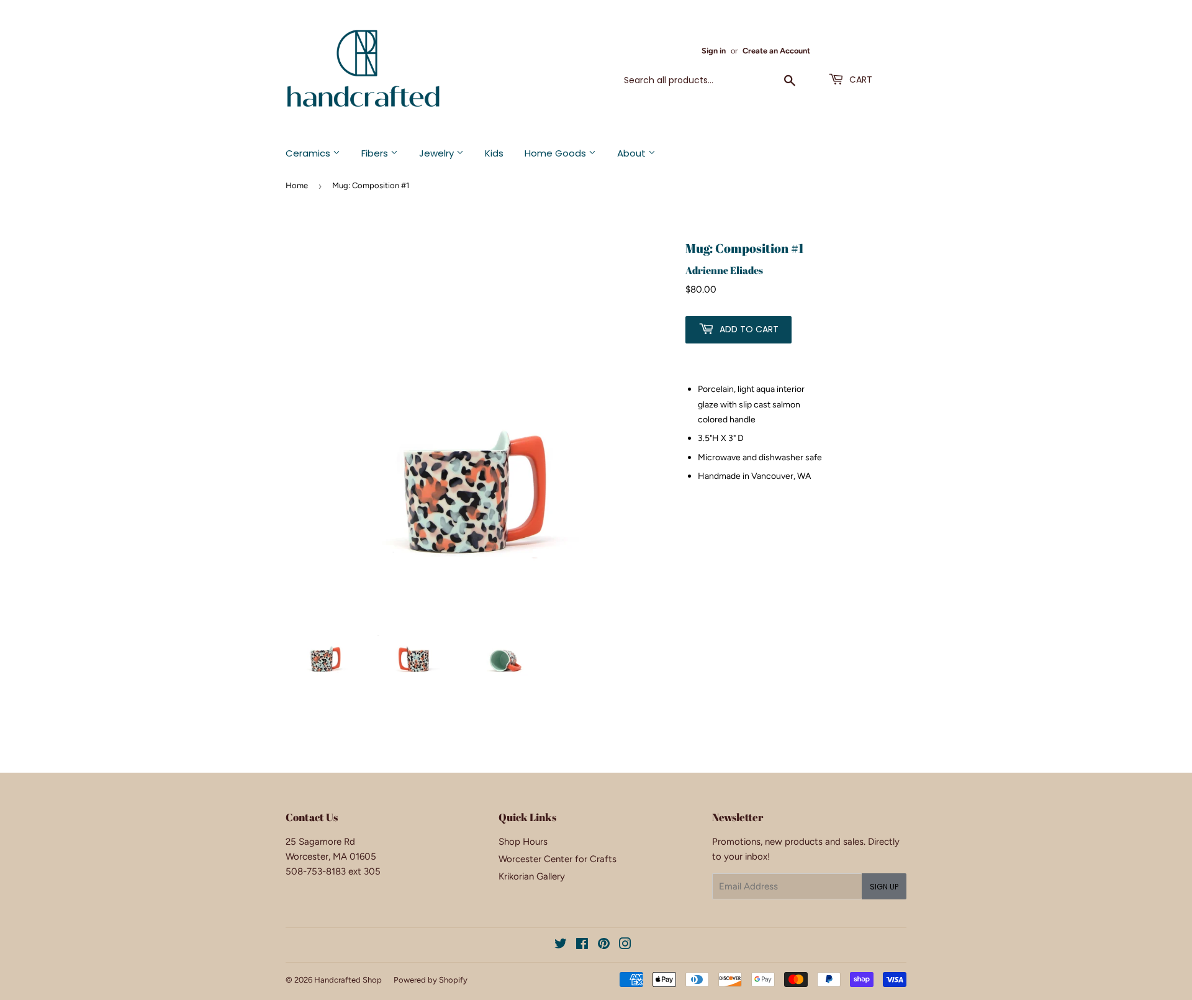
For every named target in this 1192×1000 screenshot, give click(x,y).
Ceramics (309, 153)
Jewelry (437, 153)
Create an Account (776, 50)
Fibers (376, 153)
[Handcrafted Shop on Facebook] (582, 945)
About (632, 153)
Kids (494, 153)
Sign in (714, 50)
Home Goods (557, 153)
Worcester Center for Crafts (557, 859)
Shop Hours (523, 841)
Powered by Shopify (430, 979)
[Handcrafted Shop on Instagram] (625, 945)
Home (297, 185)
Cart (859, 79)
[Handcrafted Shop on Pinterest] (603, 945)
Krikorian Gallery (532, 876)
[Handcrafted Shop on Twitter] (560, 945)
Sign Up (884, 886)
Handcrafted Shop (348, 979)
